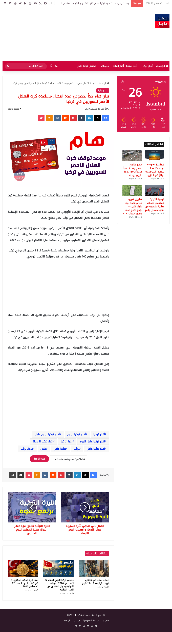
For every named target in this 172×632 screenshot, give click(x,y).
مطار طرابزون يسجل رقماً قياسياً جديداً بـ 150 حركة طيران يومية (132, 170)
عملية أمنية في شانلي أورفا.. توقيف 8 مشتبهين (95, 582)
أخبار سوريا (131, 66)
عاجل (43, 448)
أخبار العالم (118, 66)
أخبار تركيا (147, 66)
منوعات (105, 66)
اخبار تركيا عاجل (96, 448)
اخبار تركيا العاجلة (43, 441)
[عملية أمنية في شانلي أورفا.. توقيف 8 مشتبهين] (94, 568)
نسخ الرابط (39, 459)
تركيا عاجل (60, 448)
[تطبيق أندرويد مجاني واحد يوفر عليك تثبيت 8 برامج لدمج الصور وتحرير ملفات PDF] (132, 190)
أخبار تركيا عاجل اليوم (92, 441)
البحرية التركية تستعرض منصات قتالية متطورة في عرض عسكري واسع (154, 204)
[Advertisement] (57, 34)
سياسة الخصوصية (91, 620)
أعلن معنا (67, 620)
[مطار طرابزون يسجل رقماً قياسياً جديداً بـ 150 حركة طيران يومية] (132, 155)
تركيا (76, 448)
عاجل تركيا (27, 448)
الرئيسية (161, 66)
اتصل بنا (105, 620)
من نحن (77, 620)
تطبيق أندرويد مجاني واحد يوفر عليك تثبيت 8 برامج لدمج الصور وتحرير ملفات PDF (132, 206)
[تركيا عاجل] (162, 21)
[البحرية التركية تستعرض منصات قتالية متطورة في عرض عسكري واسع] (154, 190)
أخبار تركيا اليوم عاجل (47, 434)
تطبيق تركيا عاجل (86, 66)
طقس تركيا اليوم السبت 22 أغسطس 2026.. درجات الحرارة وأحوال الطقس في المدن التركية (59, 585)
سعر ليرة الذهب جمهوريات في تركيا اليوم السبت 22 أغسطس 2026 (24, 583)
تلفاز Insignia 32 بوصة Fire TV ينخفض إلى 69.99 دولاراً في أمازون (154, 170)
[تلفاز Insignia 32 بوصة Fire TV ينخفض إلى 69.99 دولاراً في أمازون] (154, 155)
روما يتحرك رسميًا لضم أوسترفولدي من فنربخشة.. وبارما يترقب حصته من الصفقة (92, 3)
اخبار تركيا (66, 441)
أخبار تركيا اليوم (76, 434)
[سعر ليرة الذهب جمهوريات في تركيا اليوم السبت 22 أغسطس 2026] (23, 568)
